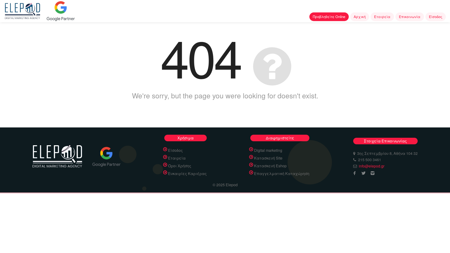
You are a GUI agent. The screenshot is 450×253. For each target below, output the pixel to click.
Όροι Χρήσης (179, 165)
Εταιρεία (382, 16)
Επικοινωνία (409, 16)
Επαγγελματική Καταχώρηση (281, 173)
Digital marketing (268, 150)
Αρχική (360, 16)
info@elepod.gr (371, 166)
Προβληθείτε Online (329, 16)
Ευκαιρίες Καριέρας (187, 173)
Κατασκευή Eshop (270, 165)
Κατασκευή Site (268, 158)
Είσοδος (435, 16)
